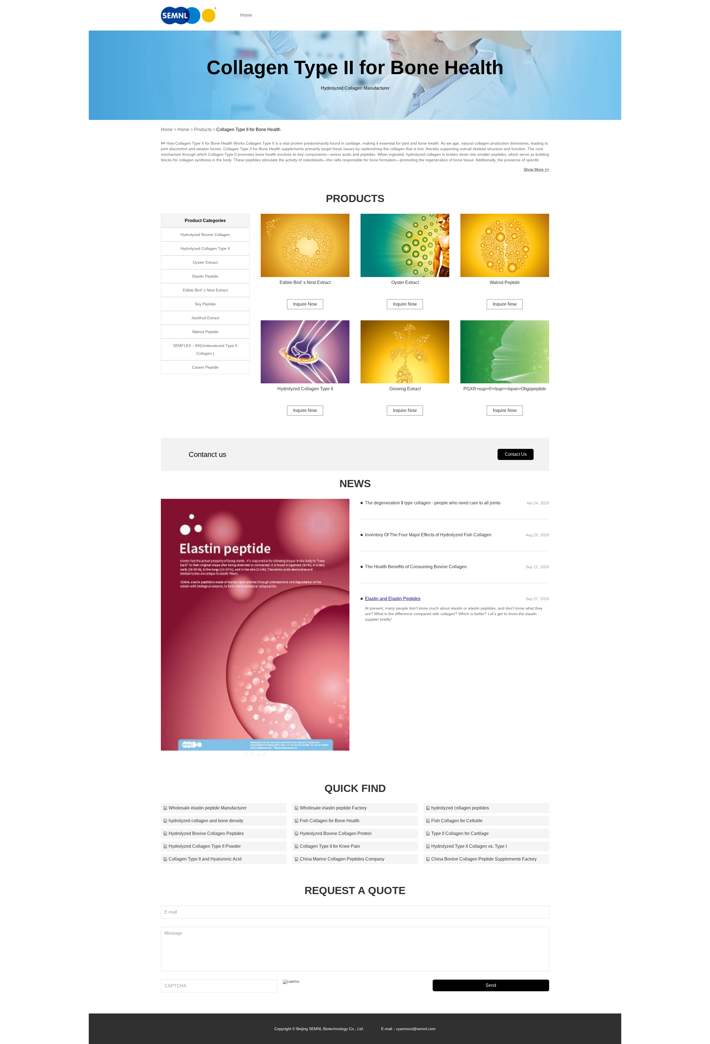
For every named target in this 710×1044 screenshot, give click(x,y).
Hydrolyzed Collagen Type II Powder (205, 846)
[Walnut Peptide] (504, 245)
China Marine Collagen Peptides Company (342, 859)
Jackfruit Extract (205, 318)
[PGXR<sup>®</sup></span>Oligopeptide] (504, 352)
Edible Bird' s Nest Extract (305, 282)
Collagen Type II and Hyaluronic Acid (205, 859)
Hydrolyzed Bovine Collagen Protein (336, 833)
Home (246, 15)
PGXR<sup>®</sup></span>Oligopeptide (504, 388)
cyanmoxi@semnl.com (416, 1029)
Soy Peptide (205, 304)
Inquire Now (305, 304)
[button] (245, 754)
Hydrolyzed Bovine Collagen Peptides (206, 833)
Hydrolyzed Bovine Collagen (205, 234)
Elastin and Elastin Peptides (392, 598)
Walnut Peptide (505, 282)
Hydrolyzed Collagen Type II (305, 388)
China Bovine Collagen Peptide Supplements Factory (484, 859)
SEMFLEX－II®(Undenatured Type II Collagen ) (205, 349)
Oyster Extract (405, 282)
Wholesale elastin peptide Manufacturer (208, 808)
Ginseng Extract (405, 388)
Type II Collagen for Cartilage (460, 833)
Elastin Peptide (205, 276)
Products (203, 129)
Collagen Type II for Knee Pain (330, 846)
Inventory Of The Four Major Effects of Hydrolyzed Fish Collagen (428, 534)
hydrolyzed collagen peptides (460, 808)
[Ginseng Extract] (405, 352)
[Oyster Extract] (405, 245)
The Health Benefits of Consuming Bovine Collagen (416, 566)
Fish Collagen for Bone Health (329, 820)
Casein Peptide (205, 367)
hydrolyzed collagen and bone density (206, 820)
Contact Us (516, 454)
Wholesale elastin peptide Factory (333, 808)
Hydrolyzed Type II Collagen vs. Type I (469, 846)
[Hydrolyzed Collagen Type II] (305, 352)
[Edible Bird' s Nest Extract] (305, 245)
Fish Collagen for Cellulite (457, 820)
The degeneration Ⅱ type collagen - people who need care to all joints (432, 502)
